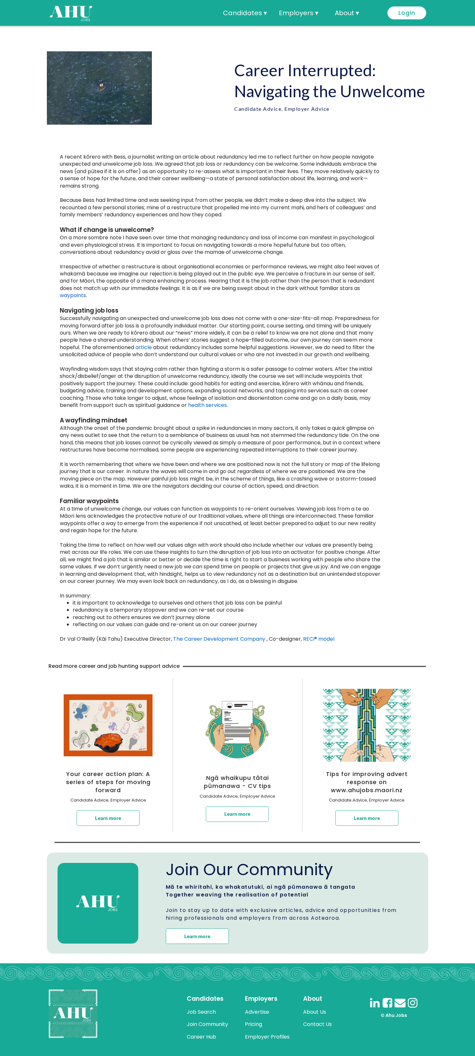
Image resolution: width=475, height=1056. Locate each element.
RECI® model (318, 639)
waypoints (73, 295)
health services (207, 405)
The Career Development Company (219, 639)
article (143, 347)
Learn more (108, 818)
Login (406, 13)
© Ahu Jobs (394, 1015)
